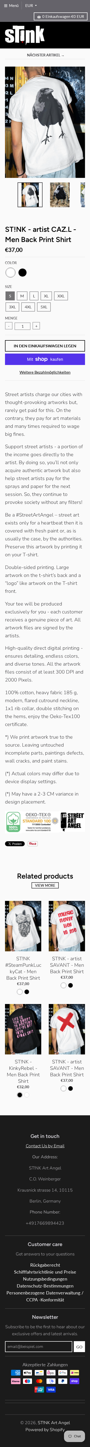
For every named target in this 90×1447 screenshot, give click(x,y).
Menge (11, 318)
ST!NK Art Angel (54, 1423)
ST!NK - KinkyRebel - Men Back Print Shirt (23, 1071)
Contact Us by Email (45, 1146)
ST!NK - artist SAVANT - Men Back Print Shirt (67, 965)
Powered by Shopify (45, 1430)
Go (79, 1346)
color (11, 263)
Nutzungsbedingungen (45, 1279)
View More (45, 885)
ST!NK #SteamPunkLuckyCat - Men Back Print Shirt (23, 968)
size (8, 286)
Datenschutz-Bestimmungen (45, 1285)
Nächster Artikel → (45, 55)
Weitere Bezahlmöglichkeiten (45, 372)
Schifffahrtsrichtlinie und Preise (45, 1272)
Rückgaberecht (45, 1265)
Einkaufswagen (63, 16)
